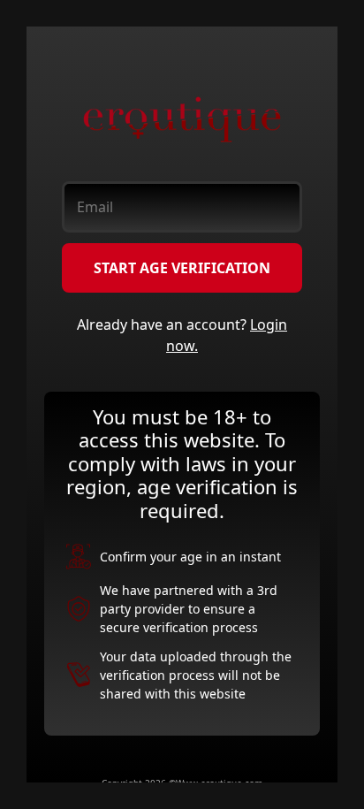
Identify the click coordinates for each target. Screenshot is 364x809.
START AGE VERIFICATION (182, 268)
